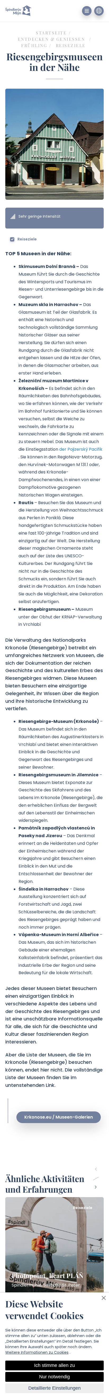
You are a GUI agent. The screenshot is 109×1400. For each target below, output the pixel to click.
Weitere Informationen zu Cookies (37, 1352)
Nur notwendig (54, 1376)
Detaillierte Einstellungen (54, 1388)
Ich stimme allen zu (54, 1365)
